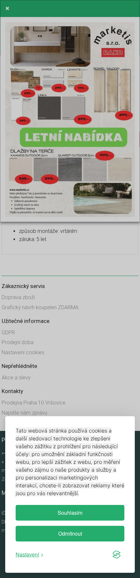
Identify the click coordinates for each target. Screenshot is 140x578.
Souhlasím (70, 512)
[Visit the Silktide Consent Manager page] (116, 554)
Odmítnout (70, 533)
